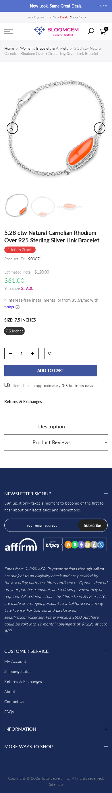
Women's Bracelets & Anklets (44, 48)
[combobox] (95, 33)
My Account (15, 661)
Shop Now (78, 17)
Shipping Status (17, 671)
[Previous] (12, 128)
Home (9, 48)
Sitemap (56, 784)
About (9, 691)
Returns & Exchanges (23, 401)
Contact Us (14, 701)
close (11, 6)
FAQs (9, 711)
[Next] (99, 128)
